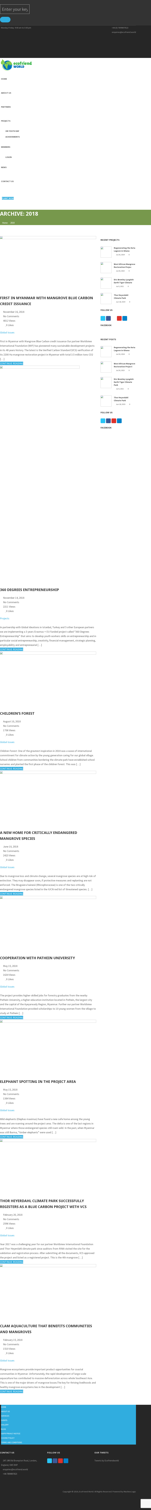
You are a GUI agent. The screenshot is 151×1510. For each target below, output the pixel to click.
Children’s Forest (17, 713)
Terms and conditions (11, 1442)
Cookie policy (7, 1438)
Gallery (5, 1424)
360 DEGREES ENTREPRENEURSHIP (29, 589)
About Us (5, 1411)
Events (4, 1420)
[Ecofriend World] (16, 64)
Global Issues (7, 332)
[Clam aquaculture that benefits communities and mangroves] (48, 1293)
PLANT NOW (8, 198)
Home (5, 222)
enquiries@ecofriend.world (15, 1469)
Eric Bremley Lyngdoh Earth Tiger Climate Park (124, 382)
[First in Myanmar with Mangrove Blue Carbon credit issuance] (48, 265)
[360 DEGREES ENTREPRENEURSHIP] (40, 476)
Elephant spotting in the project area (38, 1081)
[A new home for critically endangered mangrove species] (48, 800)
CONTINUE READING (11, 363)
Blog (3, 1429)
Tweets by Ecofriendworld (106, 1460)
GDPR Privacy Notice (10, 1433)
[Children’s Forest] (48, 680)
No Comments (11, 316)
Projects (4, 618)
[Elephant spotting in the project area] (48, 1049)
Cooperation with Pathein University (37, 957)
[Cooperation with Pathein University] (48, 925)
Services (5, 1415)
